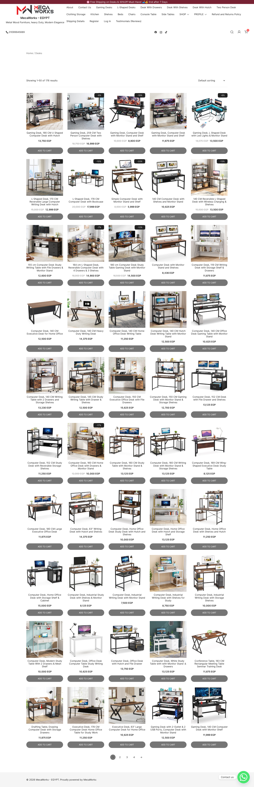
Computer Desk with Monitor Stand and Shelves (168, 266)
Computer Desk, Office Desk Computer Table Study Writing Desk (86, 663)
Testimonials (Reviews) (128, 21)
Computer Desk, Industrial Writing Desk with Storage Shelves (209, 597)
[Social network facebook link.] (155, 32)
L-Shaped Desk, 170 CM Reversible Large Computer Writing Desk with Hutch (45, 201)
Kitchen (95, 14)
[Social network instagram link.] (161, 32)
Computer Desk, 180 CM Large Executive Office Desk (44, 530)
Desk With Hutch (202, 7)
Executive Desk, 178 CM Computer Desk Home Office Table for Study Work (86, 729)
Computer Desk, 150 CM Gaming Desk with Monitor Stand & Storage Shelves (168, 399)
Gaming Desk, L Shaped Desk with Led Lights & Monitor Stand (209, 134)
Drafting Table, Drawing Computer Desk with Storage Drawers (45, 729)
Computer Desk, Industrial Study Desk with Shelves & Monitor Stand (86, 597)
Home (29, 53)
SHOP (182, 14)
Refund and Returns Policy (226, 14)
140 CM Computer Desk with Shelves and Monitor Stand (168, 200)
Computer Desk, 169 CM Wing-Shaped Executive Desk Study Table (209, 465)
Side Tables (168, 14)
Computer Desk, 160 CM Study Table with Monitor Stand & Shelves (127, 465)
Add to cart (45, 150)
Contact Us (84, 7)
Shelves (108, 14)
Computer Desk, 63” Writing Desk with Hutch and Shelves (86, 530)
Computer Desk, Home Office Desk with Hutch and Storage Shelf (168, 531)
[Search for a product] (232, 32)
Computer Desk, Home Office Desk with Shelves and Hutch (209, 530)
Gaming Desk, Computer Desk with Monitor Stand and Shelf (127, 134)
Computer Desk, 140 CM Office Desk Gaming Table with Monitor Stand (209, 333)
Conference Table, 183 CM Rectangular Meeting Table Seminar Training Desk (209, 663)
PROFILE (199, 14)
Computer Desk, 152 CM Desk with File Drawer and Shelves (209, 398)
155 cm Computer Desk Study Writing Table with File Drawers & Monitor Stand (44, 267)
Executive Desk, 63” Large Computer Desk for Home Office (127, 728)
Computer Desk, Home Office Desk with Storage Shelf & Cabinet (44, 597)
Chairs (131, 14)
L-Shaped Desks (126, 7)
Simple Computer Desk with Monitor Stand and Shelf (127, 200)
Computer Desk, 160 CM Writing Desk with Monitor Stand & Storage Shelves (168, 465)
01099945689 (17, 32)
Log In (107, 21)
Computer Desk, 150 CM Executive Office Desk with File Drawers (127, 399)
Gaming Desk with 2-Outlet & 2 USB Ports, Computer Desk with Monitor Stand (168, 729)
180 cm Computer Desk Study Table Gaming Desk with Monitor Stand (127, 267)
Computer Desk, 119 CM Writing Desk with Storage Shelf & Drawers (209, 267)
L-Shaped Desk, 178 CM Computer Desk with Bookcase (86, 200)
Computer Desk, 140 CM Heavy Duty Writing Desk (85, 332)
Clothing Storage (75, 14)
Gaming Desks (104, 7)
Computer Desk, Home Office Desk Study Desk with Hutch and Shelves (127, 531)
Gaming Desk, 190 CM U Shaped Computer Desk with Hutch (45, 134)
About (69, 7)
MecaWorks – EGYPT (35, 18)
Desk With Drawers (151, 7)
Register (94, 21)
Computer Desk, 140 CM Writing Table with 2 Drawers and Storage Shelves (45, 399)
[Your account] (239, 32)
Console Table (148, 14)
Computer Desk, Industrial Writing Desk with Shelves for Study (168, 597)
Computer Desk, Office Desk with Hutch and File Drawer (127, 662)
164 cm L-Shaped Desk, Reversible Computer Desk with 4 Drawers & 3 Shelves (85, 267)
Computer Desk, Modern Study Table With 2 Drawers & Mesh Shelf (44, 663)
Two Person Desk (226, 7)
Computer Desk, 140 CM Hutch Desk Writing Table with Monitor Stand (168, 333)
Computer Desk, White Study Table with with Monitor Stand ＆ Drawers (168, 663)
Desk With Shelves (177, 7)
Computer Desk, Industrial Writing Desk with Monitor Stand (127, 596)
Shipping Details (75, 21)
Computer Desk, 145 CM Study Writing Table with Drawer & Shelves (86, 399)
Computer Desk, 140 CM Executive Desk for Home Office (45, 332)
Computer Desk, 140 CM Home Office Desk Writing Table (127, 332)
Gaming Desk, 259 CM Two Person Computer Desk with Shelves (86, 135)
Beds (120, 14)
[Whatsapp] (243, 777)
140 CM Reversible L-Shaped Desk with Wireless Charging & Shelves (209, 201)
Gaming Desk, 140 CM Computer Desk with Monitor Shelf (209, 728)
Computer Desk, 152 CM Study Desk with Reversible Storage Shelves (44, 465)
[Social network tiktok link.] (166, 32)
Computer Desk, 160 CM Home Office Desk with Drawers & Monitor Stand (85, 465)
